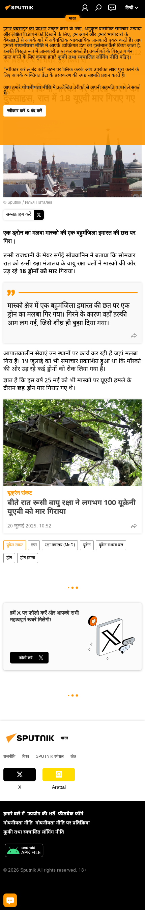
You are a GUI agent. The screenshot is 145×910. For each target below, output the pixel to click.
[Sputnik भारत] (20, 10)
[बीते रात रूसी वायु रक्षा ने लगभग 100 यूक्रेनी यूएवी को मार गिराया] (72, 442)
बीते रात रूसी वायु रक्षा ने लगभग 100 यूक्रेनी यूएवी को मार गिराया (71, 508)
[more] (134, 335)
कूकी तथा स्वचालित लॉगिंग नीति (88, 57)
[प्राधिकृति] (85, 7)
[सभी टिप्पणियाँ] (10, 900)
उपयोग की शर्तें (41, 814)
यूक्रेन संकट (19, 493)
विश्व (25, 756)
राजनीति (9, 756)
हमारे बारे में (14, 814)
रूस (34, 545)
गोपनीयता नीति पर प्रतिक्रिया (62, 823)
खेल (73, 756)
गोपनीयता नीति (29, 46)
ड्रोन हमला (27, 558)
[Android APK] (24, 851)
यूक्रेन (87, 545)
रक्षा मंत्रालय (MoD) (60, 545)
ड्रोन (9, 558)
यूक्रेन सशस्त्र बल (111, 545)
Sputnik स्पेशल (50, 756)
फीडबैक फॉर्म (70, 814)
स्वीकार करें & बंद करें (24, 110)
